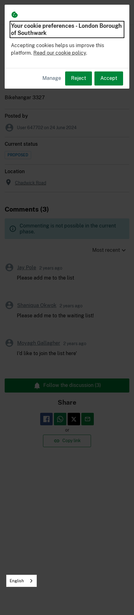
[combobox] (21, 581)
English (17, 580)
